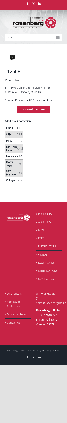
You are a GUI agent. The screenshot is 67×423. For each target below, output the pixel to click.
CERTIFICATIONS (48, 270)
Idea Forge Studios (51, 350)
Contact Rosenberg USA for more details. (30, 100)
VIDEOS (42, 254)
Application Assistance (14, 304)
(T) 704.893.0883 (46, 293)
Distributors (14, 293)
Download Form (17, 314)
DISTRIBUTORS (47, 246)
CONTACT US (46, 279)
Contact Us (13, 322)
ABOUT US (44, 222)
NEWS (41, 230)
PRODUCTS (45, 214)
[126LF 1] (33, 57)
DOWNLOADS (46, 262)
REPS (41, 238)
